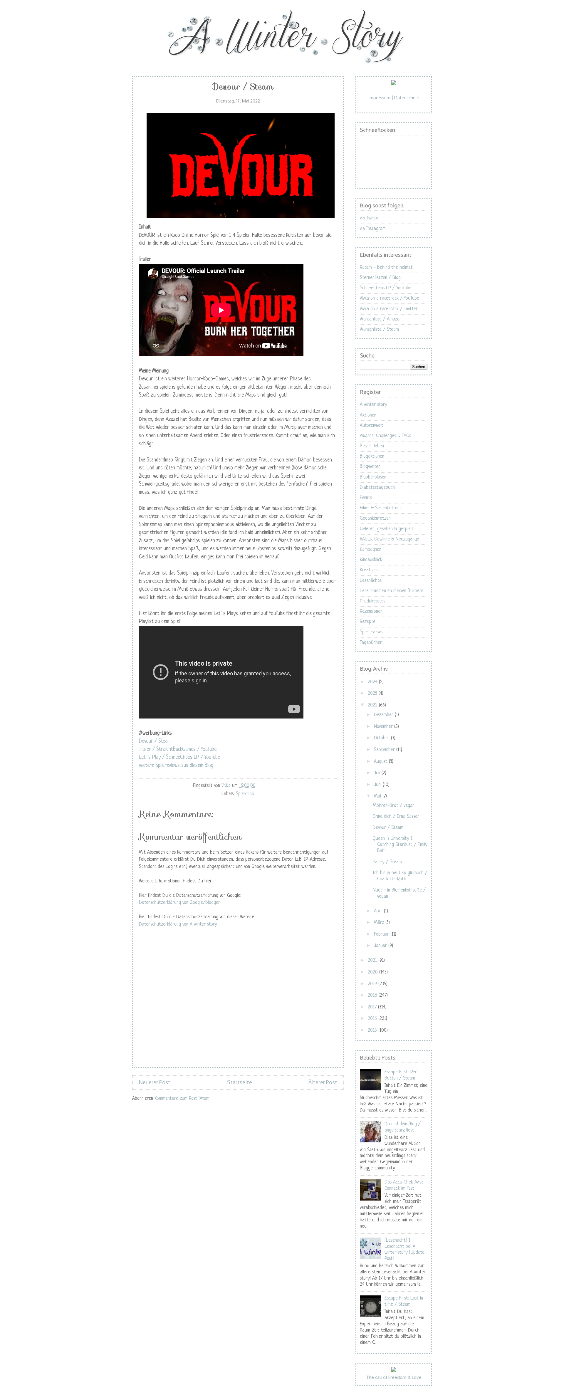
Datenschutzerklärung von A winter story (178, 924)
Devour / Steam (155, 741)
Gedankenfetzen (375, 518)
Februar (382, 934)
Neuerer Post (154, 1082)
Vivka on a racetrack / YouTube (389, 298)
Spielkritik (245, 794)
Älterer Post (322, 1082)
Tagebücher (371, 642)
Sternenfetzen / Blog (380, 278)
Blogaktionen (372, 456)
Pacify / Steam (387, 862)
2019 (373, 984)
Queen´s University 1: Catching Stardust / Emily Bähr (400, 845)
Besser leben (372, 446)
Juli (378, 773)
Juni (378, 785)
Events (366, 498)
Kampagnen (370, 549)
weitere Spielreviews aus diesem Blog (176, 765)
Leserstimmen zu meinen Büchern (391, 591)
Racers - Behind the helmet (386, 267)
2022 (373, 705)
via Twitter (370, 218)
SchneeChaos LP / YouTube (386, 288)
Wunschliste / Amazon (381, 319)
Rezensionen (371, 611)
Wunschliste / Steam (379, 329)
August (381, 761)
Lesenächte (371, 580)
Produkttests (372, 601)
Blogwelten (370, 466)
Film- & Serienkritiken (380, 508)
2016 (373, 1018)
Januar (381, 946)
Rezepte (367, 622)
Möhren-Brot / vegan (393, 805)
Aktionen (368, 415)
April (379, 911)
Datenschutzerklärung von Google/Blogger (179, 902)
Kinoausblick (371, 560)
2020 (373, 972)
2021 (373, 960)
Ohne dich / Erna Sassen (396, 816)
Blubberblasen (373, 477)
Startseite (239, 1082)
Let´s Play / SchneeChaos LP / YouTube (179, 757)
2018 (373, 995)
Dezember (384, 715)
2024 (373, 682)
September (385, 750)
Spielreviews (371, 632)
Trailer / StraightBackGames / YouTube (177, 749)
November (384, 726)
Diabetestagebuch (377, 487)
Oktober (382, 738)
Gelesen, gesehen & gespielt (387, 529)
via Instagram (373, 228)
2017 (373, 1007)
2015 (373, 1030)
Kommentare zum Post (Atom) (183, 1098)
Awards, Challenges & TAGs (385, 436)
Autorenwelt (371, 425)
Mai (378, 796)
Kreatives (368, 570)
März (379, 922)
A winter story (373, 404)
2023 (373, 693)
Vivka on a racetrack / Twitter (389, 309)
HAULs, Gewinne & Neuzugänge (389, 539)
